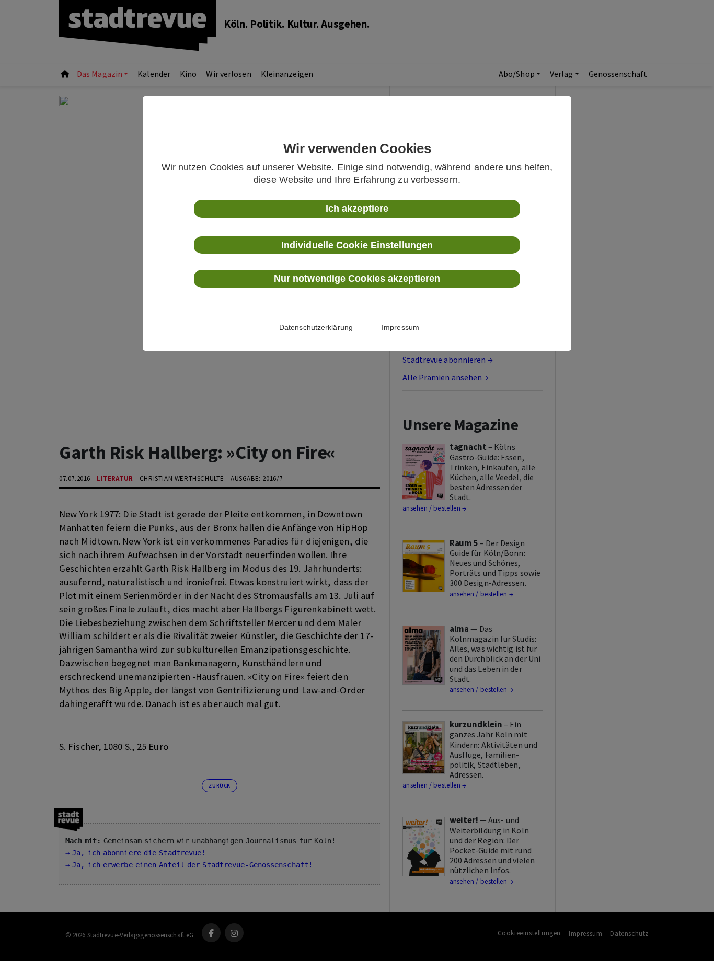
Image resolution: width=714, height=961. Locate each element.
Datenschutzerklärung (316, 327)
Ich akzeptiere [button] (357, 208)
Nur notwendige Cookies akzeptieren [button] (357, 278)
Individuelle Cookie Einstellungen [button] (357, 245)
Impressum (400, 327)
